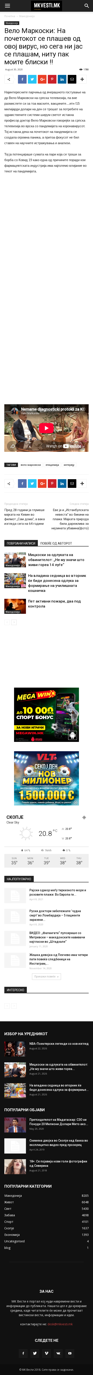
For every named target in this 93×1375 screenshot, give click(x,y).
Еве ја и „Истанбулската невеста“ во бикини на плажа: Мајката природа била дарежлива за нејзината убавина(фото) (70, 519)
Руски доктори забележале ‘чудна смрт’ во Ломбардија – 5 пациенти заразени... (55, 915)
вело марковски (31, 464)
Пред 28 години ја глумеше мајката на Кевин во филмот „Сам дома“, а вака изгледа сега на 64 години (24, 517)
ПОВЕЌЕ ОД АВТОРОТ (56, 543)
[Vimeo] (46, 1353)
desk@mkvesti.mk (60, 1324)
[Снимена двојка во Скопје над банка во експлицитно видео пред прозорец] (15, 1146)
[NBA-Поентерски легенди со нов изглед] (15, 1049)
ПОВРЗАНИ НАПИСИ (21, 543)
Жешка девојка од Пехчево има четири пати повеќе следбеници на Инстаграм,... (58, 959)
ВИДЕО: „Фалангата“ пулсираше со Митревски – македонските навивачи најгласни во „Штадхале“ (57, 937)
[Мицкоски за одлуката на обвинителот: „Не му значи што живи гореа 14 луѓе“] (15, 559)
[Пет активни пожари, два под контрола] (15, 606)
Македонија (27, 16)
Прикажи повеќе (45, 976)
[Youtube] (70, 1353)
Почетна (9, 16)
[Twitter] (34, 1353)
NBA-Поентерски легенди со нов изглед (59, 1043)
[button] (87, 6)
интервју (69, 464)
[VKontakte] (58, 1353)
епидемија (52, 464)
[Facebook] (23, 1353)
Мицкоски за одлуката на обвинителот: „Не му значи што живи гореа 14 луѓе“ (56, 560)
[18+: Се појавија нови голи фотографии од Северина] (15, 1166)
